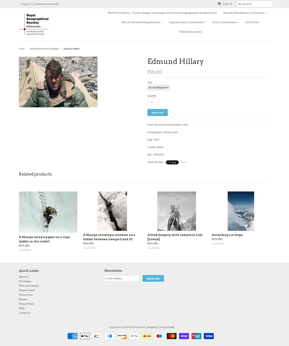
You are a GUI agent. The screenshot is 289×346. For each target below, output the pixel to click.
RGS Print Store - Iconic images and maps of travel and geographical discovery (162, 12)
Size (149, 82)
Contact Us (25, 313)
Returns (23, 299)
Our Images (25, 281)
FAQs (22, 308)
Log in (25, 4)
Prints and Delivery (29, 285)
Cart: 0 (227, 4)
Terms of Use (26, 295)
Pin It (183, 162)
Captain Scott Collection (186, 22)
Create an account (47, 4)
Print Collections (225, 22)
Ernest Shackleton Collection (244, 12)
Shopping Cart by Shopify (160, 327)
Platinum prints (190, 31)
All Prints (252, 22)
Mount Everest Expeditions (141, 22)
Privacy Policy (26, 304)
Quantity (151, 96)
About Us (24, 276)
